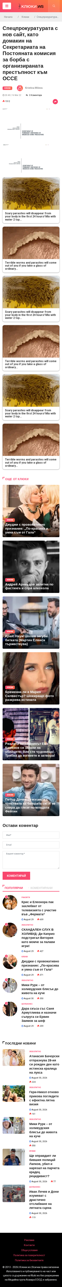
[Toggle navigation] (7, 6)
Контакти (29, 1245)
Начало (8, 17)
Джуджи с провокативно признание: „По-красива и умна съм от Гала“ (40, 965)
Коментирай (16, 875)
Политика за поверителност (29, 1255)
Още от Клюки (17, 479)
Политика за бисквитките (29, 1260)
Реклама (29, 1240)
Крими (32, 1151)
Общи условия (29, 1250)
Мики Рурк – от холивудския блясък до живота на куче (40, 989)
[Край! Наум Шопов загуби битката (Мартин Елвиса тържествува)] (31, 622)
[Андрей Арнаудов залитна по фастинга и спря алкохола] (31, 567)
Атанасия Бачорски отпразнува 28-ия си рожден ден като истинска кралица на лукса (44, 1064)
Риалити (26, 897)
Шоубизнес (27, 1004)
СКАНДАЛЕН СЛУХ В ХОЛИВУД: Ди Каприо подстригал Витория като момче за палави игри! (38, 938)
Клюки (25, 17)
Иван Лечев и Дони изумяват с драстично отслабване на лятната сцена (44, 1200)
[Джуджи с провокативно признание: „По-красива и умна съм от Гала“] (31, 511)
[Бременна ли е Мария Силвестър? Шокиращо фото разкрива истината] (31, 678)
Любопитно (27, 925)
